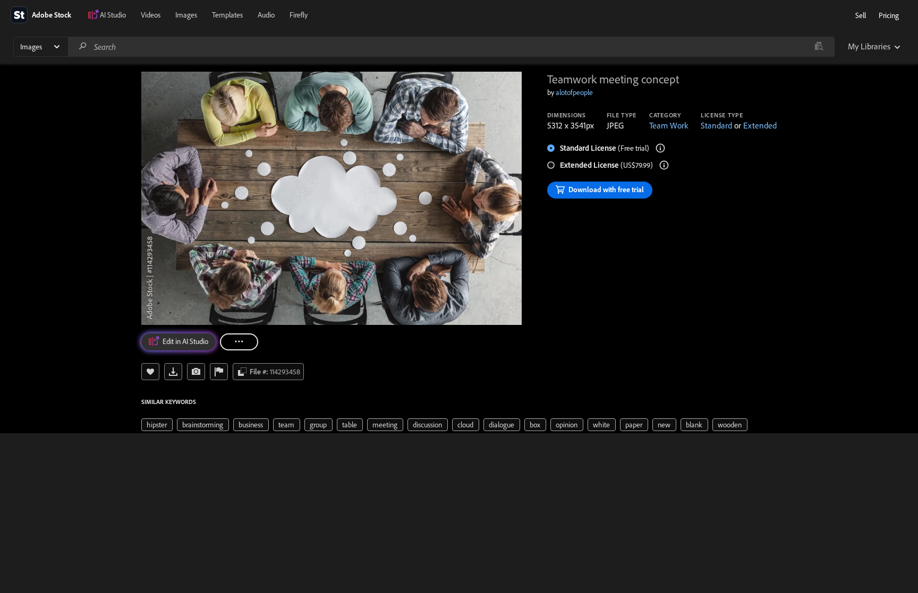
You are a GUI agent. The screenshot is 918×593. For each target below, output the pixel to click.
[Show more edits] (239, 341)
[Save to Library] (150, 371)
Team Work (668, 125)
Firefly (299, 15)
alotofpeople (574, 92)
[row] (157, 424)
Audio (266, 15)
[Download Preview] (173, 371)
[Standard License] (660, 148)
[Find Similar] (196, 371)
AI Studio (113, 15)
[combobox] (451, 46)
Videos (150, 15)
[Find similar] (819, 46)
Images (186, 15)
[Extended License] (664, 165)
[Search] (83, 46)
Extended (760, 125)
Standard (716, 125)
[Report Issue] (219, 371)
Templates (227, 15)
